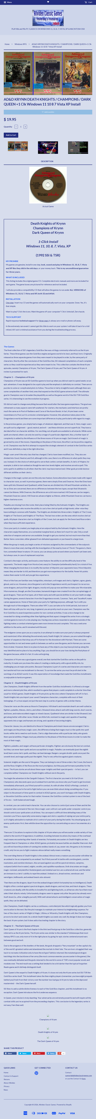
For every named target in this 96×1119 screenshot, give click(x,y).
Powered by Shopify (64, 1105)
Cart (90, 2)
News (6, 1090)
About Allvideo (9, 1083)
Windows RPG (21, 44)
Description (47, 161)
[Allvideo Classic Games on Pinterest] (36, 1074)
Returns (7, 1079)
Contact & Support (11, 1076)
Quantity (8, 126)
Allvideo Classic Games (47, 1105)
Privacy (6, 1086)
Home (7, 44)
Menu (9, 2)
